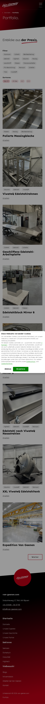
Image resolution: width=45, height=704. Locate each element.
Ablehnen (8, 369)
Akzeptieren (20, 369)
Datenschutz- (30, 361)
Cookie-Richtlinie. (7, 363)
